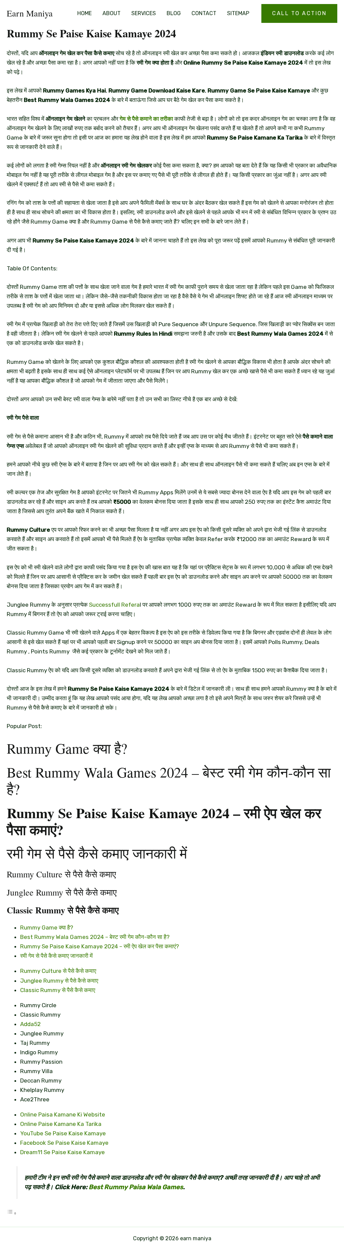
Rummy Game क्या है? (46, 927)
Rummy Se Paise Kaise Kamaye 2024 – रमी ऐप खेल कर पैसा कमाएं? (99, 946)
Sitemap (238, 13)
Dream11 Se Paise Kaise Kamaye (62, 1152)
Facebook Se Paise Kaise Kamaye (64, 1142)
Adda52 (30, 1024)
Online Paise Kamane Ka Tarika (60, 1124)
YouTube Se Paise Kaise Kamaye (63, 1133)
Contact (203, 13)
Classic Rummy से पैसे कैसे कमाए (57, 990)
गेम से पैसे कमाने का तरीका (146, 118)
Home (84, 13)
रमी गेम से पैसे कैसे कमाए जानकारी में (56, 955)
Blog (174, 13)
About (111, 13)
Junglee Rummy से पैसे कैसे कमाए (59, 980)
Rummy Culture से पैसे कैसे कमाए (58, 971)
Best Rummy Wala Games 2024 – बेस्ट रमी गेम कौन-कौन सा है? (95, 937)
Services (143, 13)
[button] (299, 13)
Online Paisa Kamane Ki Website (62, 1114)
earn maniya (30, 13)
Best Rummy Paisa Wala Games (136, 1187)
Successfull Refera (114, 604)
